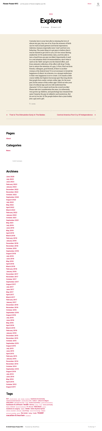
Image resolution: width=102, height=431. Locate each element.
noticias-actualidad (11, 410)
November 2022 (12, 192)
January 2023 (11, 187)
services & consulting (11, 413)
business (27, 399)
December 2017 (12, 274)
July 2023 (10, 179)
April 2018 (10, 264)
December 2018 (12, 243)
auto (19, 399)
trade (35, 413)
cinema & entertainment (13, 400)
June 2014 (10, 377)
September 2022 (12, 197)
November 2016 (12, 307)
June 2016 (10, 320)
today (30, 413)
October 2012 (11, 384)
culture (34, 400)
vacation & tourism (15, 415)
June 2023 (10, 182)
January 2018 (11, 271)
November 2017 (12, 277)
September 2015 (12, 343)
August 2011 (11, 387)
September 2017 (12, 282)
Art (7, 399)
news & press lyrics (38, 409)
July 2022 (10, 202)
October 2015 (11, 341)
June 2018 (10, 259)
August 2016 (11, 315)
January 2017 (11, 302)
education (10, 402)
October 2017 (11, 279)
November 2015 (12, 338)
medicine (44, 406)
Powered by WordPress (32, 427)
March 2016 (10, 328)
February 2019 (11, 238)
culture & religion (43, 400)
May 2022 (10, 205)
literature (38, 407)
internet (12, 407)
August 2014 (11, 371)
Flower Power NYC (10, 4)
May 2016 (10, 323)
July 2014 (10, 374)
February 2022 (11, 212)
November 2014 (12, 364)
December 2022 (12, 189)
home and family (48, 404)
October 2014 (11, 366)
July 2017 (10, 287)
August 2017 (11, 284)
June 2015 (10, 351)
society (33, 104)
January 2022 (11, 215)
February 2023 (11, 184)
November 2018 (12, 246)
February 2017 (11, 300)
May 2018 (10, 261)
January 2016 (11, 333)
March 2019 (10, 236)
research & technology (35, 410)
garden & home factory (47, 402)
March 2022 (10, 210)
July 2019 (10, 225)
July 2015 (10, 348)
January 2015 (11, 359)
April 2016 (10, 325)
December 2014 (12, 361)
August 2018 (11, 253)
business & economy (38, 399)
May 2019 (10, 230)
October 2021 (11, 218)
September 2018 (12, 251)
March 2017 (10, 297)
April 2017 (10, 295)
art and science (13, 399)
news (27, 409)
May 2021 (9, 223)
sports (18, 413)
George (47, 27)
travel (40, 413)
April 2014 (10, 382)
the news (24, 413)
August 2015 (11, 346)
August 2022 (11, 200)
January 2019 (11, 241)
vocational (28, 415)
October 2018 (11, 248)
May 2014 (10, 379)
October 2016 (11, 310)
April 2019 (10, 233)
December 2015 (12, 336)
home (40, 404)
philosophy (19, 410)
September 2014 (12, 369)
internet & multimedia (21, 406)
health (26, 404)
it (27, 407)
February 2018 (11, 269)
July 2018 (10, 256)
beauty (22, 399)
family (26, 402)
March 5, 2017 (57, 27)
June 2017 (10, 289)
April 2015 (10, 354)
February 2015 (11, 356)
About (89, 3)
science (43, 410)
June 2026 (10, 177)
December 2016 (12, 305)
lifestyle (30, 407)
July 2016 (10, 318)
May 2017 (9, 292)
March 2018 (10, 266)
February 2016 (11, 330)
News (51, 14)
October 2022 (11, 195)
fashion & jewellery (34, 402)
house (8, 406)
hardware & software (14, 405)
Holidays (36, 404)
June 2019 (10, 228)
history (31, 405)
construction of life (26, 400)
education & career (19, 402)
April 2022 (10, 207)
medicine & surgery (13, 409)
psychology (25, 410)
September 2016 (12, 312)
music (23, 409)
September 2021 (12, 220)
